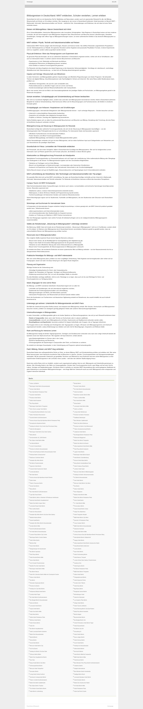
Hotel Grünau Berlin (79, 640)
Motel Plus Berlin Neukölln (81, 611)
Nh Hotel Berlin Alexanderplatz (82, 389)
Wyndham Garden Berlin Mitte (82, 394)
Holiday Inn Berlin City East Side (38, 651)
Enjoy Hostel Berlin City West (37, 663)
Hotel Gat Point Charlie (80, 691)
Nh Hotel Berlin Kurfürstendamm (38, 597)
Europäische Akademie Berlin (38, 423)
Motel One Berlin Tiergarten (81, 440)
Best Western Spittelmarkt (81, 420)
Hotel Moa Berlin (34, 614)
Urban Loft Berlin (34, 383)
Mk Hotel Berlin (34, 474)
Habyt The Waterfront (79, 511)
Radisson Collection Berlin (37, 457)
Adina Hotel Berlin (79, 574)
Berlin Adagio (77, 614)
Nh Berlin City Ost (78, 628)
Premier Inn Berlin (34, 586)
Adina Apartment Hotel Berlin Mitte (83, 446)
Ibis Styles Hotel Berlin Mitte (37, 440)
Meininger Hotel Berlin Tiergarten (38, 406)
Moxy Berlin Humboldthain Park (82, 463)
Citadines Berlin (78, 665)
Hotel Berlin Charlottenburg (81, 457)
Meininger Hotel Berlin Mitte (37, 568)
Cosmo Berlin (77, 549)
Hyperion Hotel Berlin (35, 466)
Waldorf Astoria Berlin (35, 517)
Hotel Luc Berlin (78, 409)
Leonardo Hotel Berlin (36, 605)
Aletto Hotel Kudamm (35, 400)
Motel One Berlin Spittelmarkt (37, 682)
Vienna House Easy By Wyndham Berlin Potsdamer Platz (45, 420)
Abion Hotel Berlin (79, 489)
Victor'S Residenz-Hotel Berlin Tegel (83, 623)
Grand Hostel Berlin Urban (81, 509)
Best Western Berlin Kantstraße (82, 671)
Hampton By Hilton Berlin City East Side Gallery (42, 514)
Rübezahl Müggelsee (80, 437)
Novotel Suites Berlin (79, 386)
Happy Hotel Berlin (79, 540)
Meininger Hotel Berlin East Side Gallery (40, 432)
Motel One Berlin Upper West (37, 503)
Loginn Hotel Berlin (79, 452)
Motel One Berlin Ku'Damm (81, 443)
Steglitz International (79, 668)
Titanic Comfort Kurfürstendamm (38, 680)
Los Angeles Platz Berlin (80, 600)
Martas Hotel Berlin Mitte (80, 494)
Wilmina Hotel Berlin (35, 620)
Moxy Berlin (33, 489)
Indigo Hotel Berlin (79, 603)
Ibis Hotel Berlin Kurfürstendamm (38, 491)
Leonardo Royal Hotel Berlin (37, 506)
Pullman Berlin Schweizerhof (37, 454)
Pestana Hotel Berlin (35, 397)
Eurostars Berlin (34, 671)
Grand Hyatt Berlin (35, 520)
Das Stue (32, 660)
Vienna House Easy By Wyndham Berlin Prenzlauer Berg (89, 534)
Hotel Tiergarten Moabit (80, 514)
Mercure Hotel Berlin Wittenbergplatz (84, 472)
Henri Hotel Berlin (79, 500)
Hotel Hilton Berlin (34, 540)
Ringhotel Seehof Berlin (80, 591)
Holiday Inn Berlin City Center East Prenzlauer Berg (43, 426)
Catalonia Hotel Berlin (80, 432)
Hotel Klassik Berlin (79, 625)
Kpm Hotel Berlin (78, 551)
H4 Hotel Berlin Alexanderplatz (38, 531)
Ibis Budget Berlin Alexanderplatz (38, 600)
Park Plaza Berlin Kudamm (81, 449)
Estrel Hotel (33, 480)
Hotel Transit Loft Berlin (80, 605)
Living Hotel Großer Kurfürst (37, 674)
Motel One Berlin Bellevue (81, 423)
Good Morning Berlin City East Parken (84, 608)
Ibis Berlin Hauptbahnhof (36, 628)
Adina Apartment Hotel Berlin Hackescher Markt (86, 543)
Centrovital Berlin (34, 472)
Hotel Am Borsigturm (35, 429)
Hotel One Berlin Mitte (35, 611)
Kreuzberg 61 (77, 631)
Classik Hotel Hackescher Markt (38, 469)
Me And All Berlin (78, 651)
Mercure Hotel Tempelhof (36, 668)
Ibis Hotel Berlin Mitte (79, 400)
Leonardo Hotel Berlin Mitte (81, 406)
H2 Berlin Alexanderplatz (80, 477)
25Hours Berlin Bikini (35, 654)
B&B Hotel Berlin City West (81, 517)
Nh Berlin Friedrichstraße (36, 463)
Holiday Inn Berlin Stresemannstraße (84, 474)
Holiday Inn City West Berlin (37, 588)
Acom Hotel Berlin (79, 643)
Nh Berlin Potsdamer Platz (81, 568)
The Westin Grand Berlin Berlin (38, 688)
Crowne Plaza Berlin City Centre (38, 534)
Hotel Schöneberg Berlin (80, 554)
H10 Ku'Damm (34, 648)
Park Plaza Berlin (34, 554)
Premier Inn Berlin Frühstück (81, 414)
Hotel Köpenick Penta (80, 580)
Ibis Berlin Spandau (35, 551)
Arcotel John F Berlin (79, 583)
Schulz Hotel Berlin (35, 389)
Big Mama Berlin (78, 588)
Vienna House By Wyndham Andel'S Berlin (41, 477)
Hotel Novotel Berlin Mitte (36, 557)
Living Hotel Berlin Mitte (80, 531)
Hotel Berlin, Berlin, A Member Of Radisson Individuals (44, 497)
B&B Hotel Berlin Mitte (80, 657)
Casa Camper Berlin (79, 523)
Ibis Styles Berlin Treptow (36, 685)
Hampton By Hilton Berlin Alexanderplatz (40, 523)
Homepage (30, 2)
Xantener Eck (77, 563)
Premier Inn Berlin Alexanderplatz (39, 449)
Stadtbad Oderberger (79, 417)
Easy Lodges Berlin (79, 637)
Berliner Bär (33, 543)
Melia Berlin (33, 434)
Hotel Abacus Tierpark (80, 557)
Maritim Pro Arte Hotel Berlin (37, 566)
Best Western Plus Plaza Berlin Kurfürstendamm (87, 663)
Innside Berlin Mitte (35, 526)
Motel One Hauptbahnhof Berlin (38, 657)
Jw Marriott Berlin (34, 443)
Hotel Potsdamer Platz (80, 688)
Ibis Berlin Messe (34, 571)
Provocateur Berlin (79, 506)
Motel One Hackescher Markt (81, 682)
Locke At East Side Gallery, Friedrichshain (85, 560)
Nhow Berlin (77, 403)
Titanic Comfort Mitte (79, 397)
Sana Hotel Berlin (34, 560)
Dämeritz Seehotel (79, 529)
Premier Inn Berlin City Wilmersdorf (83, 426)
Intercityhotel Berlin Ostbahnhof (82, 537)
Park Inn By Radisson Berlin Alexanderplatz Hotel (43, 452)
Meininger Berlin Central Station (38, 537)
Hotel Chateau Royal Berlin (81, 466)
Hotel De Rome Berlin (35, 511)
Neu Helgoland (78, 491)
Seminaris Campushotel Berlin (38, 677)
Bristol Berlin (77, 383)
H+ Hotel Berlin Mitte (79, 503)
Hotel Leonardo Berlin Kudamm (38, 631)
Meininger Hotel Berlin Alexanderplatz (40, 386)
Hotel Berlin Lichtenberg (36, 691)
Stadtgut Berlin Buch (79, 674)
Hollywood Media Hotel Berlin (38, 591)
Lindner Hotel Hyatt (79, 469)
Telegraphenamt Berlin (80, 577)
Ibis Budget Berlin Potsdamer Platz (83, 434)
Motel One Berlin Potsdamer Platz (83, 497)
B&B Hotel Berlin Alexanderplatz (82, 526)
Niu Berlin (76, 486)
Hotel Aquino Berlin (79, 566)
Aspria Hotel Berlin (35, 608)
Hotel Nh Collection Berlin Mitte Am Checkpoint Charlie (44, 574)
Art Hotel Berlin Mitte (79, 685)
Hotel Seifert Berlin (79, 634)
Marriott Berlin (33, 637)
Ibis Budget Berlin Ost (80, 620)
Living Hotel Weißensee (80, 412)
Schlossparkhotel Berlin (36, 665)
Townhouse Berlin (79, 660)
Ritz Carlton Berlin (34, 509)
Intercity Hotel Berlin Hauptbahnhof (39, 500)
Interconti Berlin (34, 603)
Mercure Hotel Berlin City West (82, 483)
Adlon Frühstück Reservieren (37, 414)
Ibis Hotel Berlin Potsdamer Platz (38, 392)
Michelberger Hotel (79, 594)
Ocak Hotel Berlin (34, 546)
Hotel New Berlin (78, 586)
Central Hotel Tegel (35, 594)
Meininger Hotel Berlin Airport (82, 454)
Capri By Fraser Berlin (36, 494)
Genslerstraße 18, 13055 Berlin (38, 437)
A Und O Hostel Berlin (35, 446)
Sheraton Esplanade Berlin (37, 583)
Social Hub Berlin (34, 486)
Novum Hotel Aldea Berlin (81, 460)
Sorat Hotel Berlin (34, 643)
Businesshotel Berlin (79, 617)
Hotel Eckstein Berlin (79, 680)
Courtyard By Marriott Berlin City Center (40, 412)
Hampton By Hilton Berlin (36, 460)
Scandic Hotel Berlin (35, 394)
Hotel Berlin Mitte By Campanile (82, 654)
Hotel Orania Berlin (35, 623)
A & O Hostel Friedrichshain (37, 563)
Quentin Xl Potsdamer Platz (81, 520)
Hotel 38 (32, 625)
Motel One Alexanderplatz (36, 634)
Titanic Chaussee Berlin (36, 483)
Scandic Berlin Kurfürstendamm (38, 417)
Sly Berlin (32, 580)
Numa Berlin (33, 640)
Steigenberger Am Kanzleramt (38, 549)
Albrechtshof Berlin (79, 648)
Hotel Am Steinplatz (79, 597)
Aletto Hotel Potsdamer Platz (37, 617)
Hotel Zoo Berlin (78, 392)
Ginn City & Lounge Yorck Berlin (38, 409)
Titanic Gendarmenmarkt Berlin (82, 429)
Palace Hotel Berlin (35, 577)
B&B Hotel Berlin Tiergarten (81, 571)
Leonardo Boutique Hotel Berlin (82, 677)
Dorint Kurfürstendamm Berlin (38, 529)
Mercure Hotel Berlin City (36, 645)
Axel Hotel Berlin (78, 480)
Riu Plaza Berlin (34, 403)
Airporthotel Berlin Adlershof (81, 546)
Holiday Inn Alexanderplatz (81, 645)
